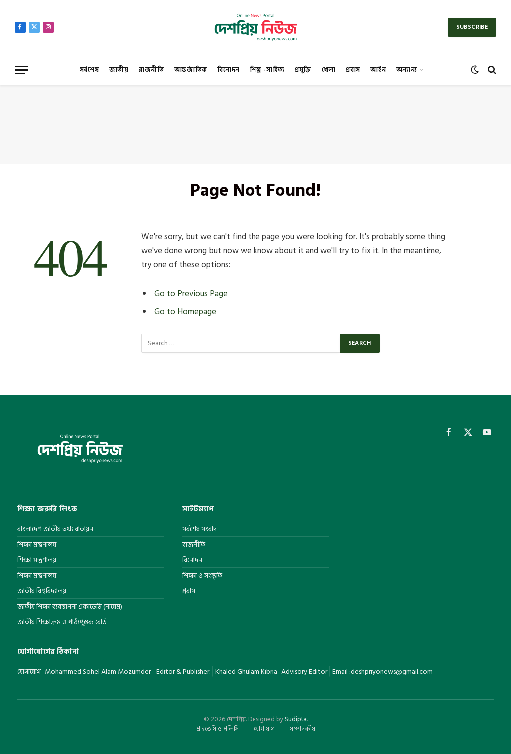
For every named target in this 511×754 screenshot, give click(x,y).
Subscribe (472, 27)
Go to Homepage (185, 311)
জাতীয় (119, 70)
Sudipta (296, 719)
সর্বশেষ (89, 70)
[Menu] (21, 70)
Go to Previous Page (191, 293)
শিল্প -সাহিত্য (267, 70)
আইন (378, 70)
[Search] (491, 70)
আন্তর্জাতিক (190, 70)
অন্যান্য (406, 70)
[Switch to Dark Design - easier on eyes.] (474, 69)
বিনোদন (228, 70)
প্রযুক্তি (303, 70)
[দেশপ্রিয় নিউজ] (255, 27)
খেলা (329, 70)
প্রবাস (353, 70)
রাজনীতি (151, 70)
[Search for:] (241, 343)
